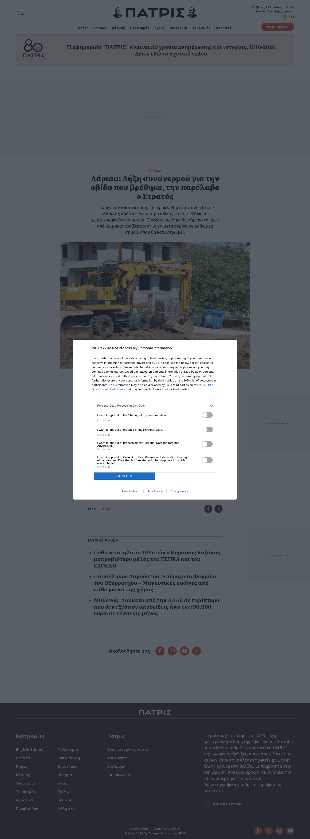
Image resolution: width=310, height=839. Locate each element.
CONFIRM (124, 476)
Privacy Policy (179, 491)
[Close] (228, 348)
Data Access (155, 491)
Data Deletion (131, 491)
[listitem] (155, 405)
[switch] (207, 415)
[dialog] (155, 419)
